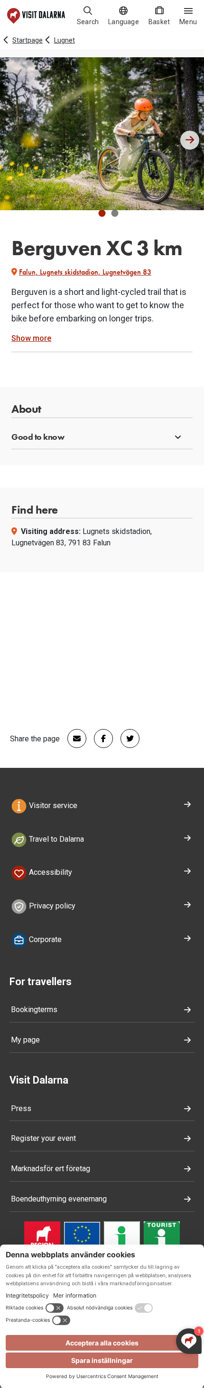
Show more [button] (31, 338)
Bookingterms (34, 1009)
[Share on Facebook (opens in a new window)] (99, 738)
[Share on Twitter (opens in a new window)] (126, 738)
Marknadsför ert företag (50, 1168)
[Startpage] (36, 16)
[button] (102, 213)
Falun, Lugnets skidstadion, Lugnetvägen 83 (85, 272)
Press (21, 1108)
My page (25, 1039)
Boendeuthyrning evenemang (59, 1198)
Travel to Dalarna (55, 839)
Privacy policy (51, 905)
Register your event (43, 1138)
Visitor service (52, 805)
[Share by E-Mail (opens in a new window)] (73, 738)
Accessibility (49, 872)
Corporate (44, 939)
